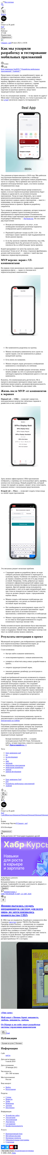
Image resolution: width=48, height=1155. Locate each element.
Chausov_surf (6, 43)
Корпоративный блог (14, 1134)
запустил (12, 922)
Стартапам (10, 1142)
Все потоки (9, 2)
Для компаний (11, 1120)
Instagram (17, 815)
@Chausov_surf (21, 823)
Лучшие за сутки (8, 1043)
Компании (10, 1103)
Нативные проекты (13, 1138)
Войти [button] (3, 14)
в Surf (6, 100)
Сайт (3, 815)
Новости (9, 1099)
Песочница (10, 1108)
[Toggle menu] (2, 2)
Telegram (24, 815)
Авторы (9, 1105)
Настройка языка (8, 1151)
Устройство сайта (12, 1115)
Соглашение (10, 1124)
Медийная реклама (13, 1136)
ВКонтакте (9, 815)
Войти (8, 1087)
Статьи (8, 1097)
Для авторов (10, 1118)
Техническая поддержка (24, 1151)
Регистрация (11, 1089)
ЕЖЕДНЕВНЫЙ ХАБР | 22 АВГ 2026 (16, 894)
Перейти (5, 888)
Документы (10, 1122)
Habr (14, 1153)
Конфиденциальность (14, 1126)
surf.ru (8, 1055)
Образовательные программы (17, 1140)
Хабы (8, 1101)
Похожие (18, 1043)
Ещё (8, 1033)
